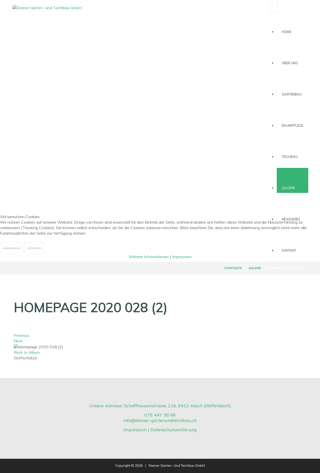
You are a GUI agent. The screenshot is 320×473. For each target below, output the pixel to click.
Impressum (182, 256)
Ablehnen (34, 248)
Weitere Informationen (148, 256)
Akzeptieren (12, 248)
